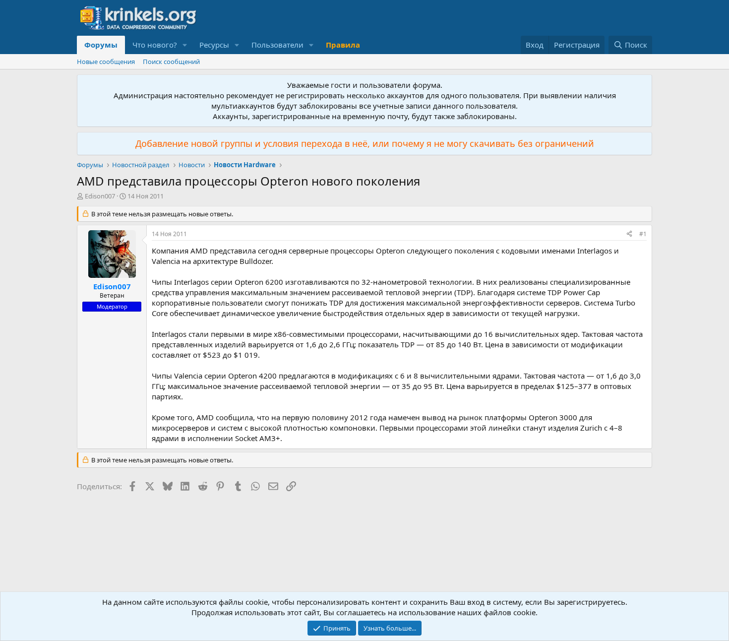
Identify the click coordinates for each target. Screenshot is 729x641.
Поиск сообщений (171, 61)
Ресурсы (214, 45)
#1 (643, 234)
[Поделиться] (629, 234)
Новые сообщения (106, 61)
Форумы (101, 45)
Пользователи (277, 45)
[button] (185, 45)
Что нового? (154, 45)
